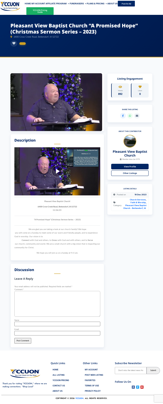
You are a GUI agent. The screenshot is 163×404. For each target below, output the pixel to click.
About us (112, 3)
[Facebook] (133, 387)
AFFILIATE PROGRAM (56, 3)
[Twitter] (137, 387)
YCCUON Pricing (61, 380)
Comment (19, 289)
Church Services (138, 199)
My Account (38, 3)
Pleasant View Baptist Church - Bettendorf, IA (134, 206)
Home (28, 3)
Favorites (90, 380)
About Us (58, 391)
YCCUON (79, 398)
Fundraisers (77, 3)
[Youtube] (142, 387)
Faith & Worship (138, 202)
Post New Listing (94, 375)
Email (16, 329)
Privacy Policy (93, 391)
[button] (57, 3)
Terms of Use (92, 385)
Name (16, 320)
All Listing (59, 375)
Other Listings (130, 173)
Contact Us (59, 385)
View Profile (130, 166)
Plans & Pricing (95, 3)
